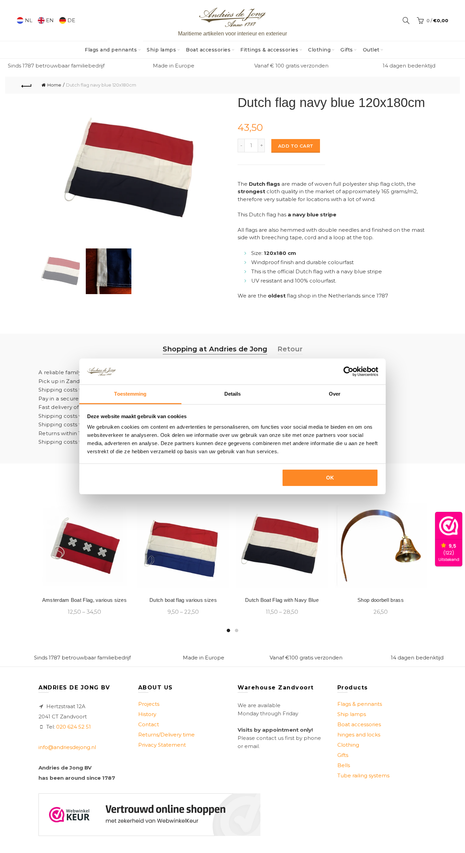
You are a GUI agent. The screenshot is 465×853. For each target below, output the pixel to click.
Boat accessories (208, 50)
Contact (148, 724)
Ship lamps (161, 50)
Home (54, 85)
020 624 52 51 (73, 726)
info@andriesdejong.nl (67, 747)
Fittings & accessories (269, 50)
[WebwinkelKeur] (149, 814)
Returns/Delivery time (166, 734)
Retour (290, 349)
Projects (148, 704)
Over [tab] (334, 394)
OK (330, 478)
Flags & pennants (359, 704)
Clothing (319, 50)
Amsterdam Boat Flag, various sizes (84, 600)
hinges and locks (358, 734)
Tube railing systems (363, 775)
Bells (343, 765)
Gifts (346, 50)
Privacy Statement (162, 745)
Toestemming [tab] (130, 394)
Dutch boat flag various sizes (183, 600)
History (147, 714)
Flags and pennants (113, 47)
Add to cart (295, 146)
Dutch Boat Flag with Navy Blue (282, 600)
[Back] (26, 85)
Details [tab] (232, 394)
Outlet (371, 50)
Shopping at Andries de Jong (215, 349)
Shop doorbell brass (380, 600)
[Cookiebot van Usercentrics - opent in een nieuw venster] (348, 371)
